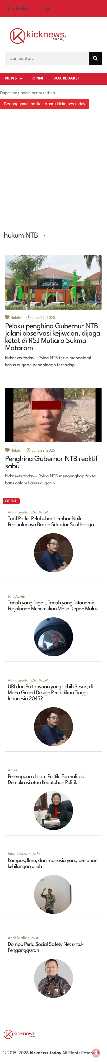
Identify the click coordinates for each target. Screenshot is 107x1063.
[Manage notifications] (96, 1053)
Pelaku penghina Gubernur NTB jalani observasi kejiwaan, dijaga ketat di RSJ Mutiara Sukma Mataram (52, 337)
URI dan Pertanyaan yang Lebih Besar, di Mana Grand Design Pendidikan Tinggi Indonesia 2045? (50, 692)
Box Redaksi (19, 8)
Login (46, 8)
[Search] (95, 58)
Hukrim (16, 317)
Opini (37, 79)
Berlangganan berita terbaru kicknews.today (44, 103)
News (11, 79)
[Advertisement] (53, 170)
